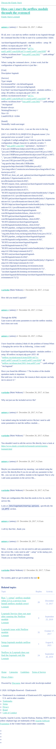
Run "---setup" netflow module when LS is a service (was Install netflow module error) (15, 600)
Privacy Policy (7, 677)
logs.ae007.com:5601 (31, 54)
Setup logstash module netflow (15, 642)
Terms (5, 704)
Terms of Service (39, 672)
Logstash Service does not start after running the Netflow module (16, 616)
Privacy (6, 707)
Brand (5, 710)
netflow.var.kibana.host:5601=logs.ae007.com (21, 363)
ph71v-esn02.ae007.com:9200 (33, 51)
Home (4, 672)
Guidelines (24, 672)
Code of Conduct (10, 713)
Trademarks (7, 701)
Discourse (16, 683)
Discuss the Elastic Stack (11, 3)
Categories (13, 672)
